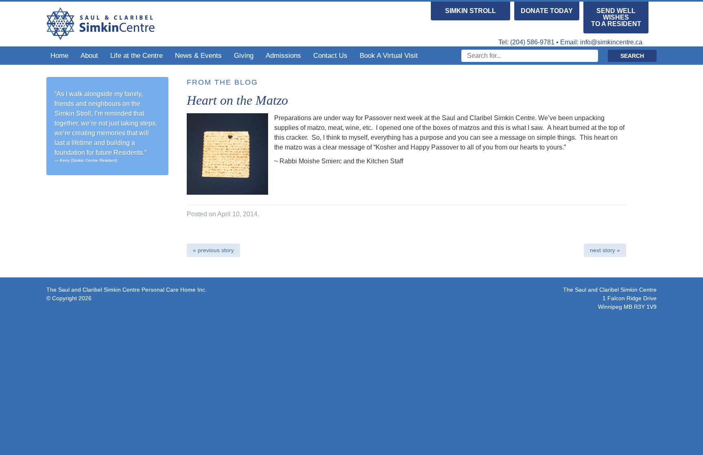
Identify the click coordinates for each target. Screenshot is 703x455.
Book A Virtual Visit (389, 55)
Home (59, 55)
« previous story (213, 250)
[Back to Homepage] (100, 36)
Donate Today (547, 10)
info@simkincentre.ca (611, 42)
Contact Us (330, 55)
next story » (605, 250)
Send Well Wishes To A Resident (616, 17)
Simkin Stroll (470, 10)
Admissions (283, 55)
